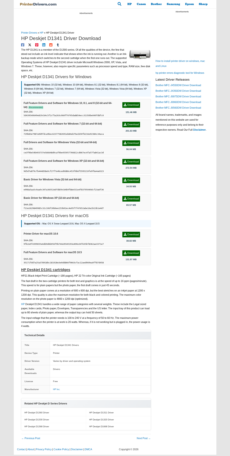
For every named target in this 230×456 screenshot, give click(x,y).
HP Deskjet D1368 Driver (36, 426)
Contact (21, 449)
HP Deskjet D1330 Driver (36, 419)
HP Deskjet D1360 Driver (36, 412)
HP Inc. (56, 389)
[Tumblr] (57, 44)
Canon (141, 4)
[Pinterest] (36, 44)
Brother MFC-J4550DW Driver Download (178, 85)
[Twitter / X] (29, 44)
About (30, 449)
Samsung (173, 4)
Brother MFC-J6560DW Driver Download (178, 107)
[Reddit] (50, 44)
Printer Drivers (29, 32)
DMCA (88, 449)
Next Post (144, 438)
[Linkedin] (43, 44)
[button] (120, 4)
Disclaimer (199, 129)
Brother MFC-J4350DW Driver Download (178, 91)
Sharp (203, 4)
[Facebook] (22, 44)
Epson (189, 4)
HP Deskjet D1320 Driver (101, 419)
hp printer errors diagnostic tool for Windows (180, 73)
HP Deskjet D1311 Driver (101, 412)
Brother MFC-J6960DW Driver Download (178, 102)
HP (129, 4)
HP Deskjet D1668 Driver (101, 426)
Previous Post (30, 438)
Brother (156, 4)
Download (133, 105)
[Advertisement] (86, 23)
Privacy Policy (44, 449)
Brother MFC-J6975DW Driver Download (178, 96)
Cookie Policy (61, 449)
